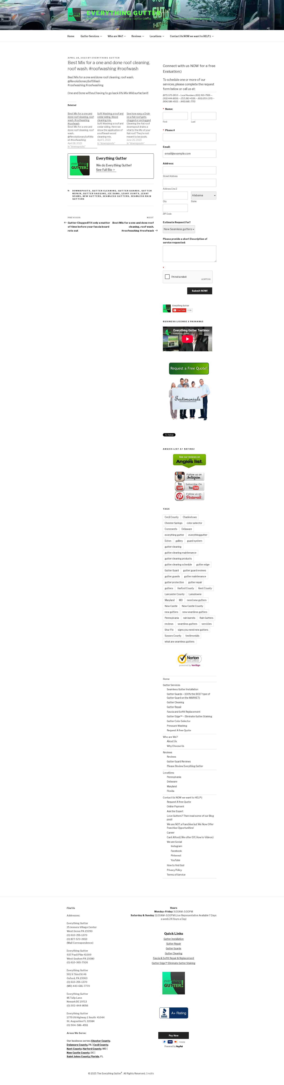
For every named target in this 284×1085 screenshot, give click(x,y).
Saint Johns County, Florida (83, 1056)
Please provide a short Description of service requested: (185, 240)
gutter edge (203, 564)
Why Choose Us (175, 746)
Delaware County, (77, 1044)
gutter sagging (94, 193)
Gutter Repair (174, 707)
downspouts (81, 191)
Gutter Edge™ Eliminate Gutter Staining (173, 963)
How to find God (175, 865)
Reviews (136, 36)
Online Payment (175, 806)
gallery (179, 540)
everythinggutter (197, 534)
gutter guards (172, 576)
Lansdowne (195, 594)
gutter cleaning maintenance (180, 552)
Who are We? (115, 36)
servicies (207, 623)
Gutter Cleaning (104, 191)
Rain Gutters (206, 617)
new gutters (92, 196)
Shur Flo (169, 629)
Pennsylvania (172, 617)
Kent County (205, 588)
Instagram (176, 846)
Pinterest (176, 855)
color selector (194, 523)
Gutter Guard (172, 570)
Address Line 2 (170, 189)
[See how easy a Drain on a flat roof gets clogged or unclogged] (141, 127)
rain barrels (189, 617)
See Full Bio (104, 169)
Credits (150, 1073)
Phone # (169, 130)
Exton (168, 540)
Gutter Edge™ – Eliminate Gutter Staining (189, 716)
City (164, 201)
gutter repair (195, 582)
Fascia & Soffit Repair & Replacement (173, 958)
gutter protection (174, 582)
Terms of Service (176, 874)
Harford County (185, 588)
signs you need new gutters (193, 629)
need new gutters (197, 600)
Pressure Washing (177, 725)
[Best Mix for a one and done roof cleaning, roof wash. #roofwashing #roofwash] (82, 128)
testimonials (192, 635)
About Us (172, 741)
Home (70, 36)
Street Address (170, 176)
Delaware (186, 529)
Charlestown (190, 517)
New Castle (171, 606)
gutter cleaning (173, 546)
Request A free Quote (179, 730)
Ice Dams (114, 193)
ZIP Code (167, 214)
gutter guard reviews (194, 570)
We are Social (174, 841)
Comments (171, 529)
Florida (170, 791)
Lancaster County (174, 594)
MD (181, 600)
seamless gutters (187, 623)
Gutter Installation (174, 938)
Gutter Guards (129, 191)
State (193, 201)
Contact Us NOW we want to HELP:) (190, 36)
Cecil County (171, 517)
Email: (166, 146)
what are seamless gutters (179, 641)
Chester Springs (173, 523)
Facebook (176, 850)
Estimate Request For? (177, 222)
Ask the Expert (175, 811)
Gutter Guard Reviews (179, 761)
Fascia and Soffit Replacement (183, 711)
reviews (169, 623)
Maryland (170, 600)
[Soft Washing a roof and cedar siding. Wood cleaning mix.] (112, 127)
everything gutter (174, 534)
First (165, 122)
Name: (168, 109)
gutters (169, 588)
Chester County (100, 1040)
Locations (155, 36)
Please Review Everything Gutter (185, 766)
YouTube (175, 860)
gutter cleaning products (178, 558)
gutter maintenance (195, 576)
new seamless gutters (194, 612)
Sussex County (173, 635)
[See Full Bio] (114, 169)
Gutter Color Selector (178, 721)
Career (170, 832)
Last (193, 122)
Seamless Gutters (116, 196)
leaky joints (130, 193)
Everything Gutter (124, 13)
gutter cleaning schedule (178, 564)
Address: (168, 163)
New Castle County (192, 606)
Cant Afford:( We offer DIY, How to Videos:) (190, 837)
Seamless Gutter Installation (182, 689)
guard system (194, 540)
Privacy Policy (174, 870)
